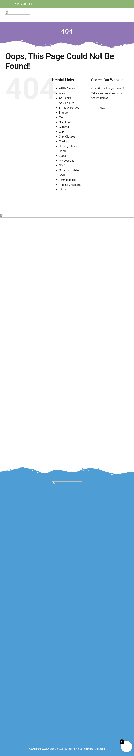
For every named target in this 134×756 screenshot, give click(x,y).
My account (66, 160)
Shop (62, 175)
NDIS (62, 165)
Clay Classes (67, 136)
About (62, 93)
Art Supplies (66, 103)
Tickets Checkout (70, 184)
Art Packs (65, 98)
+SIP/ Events (67, 88)
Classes (64, 127)
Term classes (67, 180)
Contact (64, 141)
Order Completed (69, 170)
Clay (62, 131)
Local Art (64, 155)
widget (63, 189)
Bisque (63, 112)
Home (62, 151)
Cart (61, 117)
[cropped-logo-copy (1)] (17, 12)
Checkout (65, 122)
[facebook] (121, 4)
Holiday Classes (69, 146)
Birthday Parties (69, 107)
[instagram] (127, 4)
